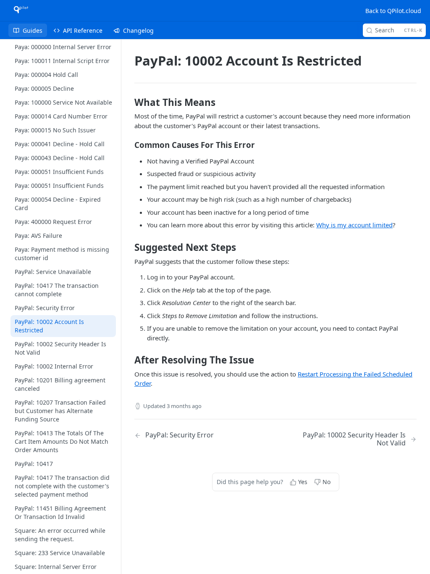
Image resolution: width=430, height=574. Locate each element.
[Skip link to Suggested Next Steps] (128, 247)
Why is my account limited (354, 225)
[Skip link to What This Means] (128, 103)
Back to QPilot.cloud (393, 11)
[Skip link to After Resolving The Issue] (128, 360)
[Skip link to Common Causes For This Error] (128, 145)
